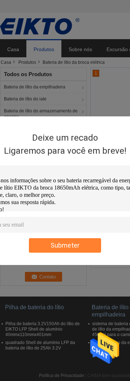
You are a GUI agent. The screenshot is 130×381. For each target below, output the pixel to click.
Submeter (65, 245)
